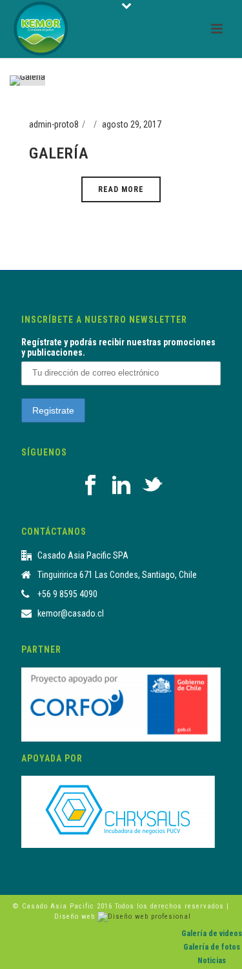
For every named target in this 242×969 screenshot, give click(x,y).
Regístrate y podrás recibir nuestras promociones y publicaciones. (118, 347)
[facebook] (90, 486)
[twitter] (152, 486)
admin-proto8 (54, 124)
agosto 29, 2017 (131, 124)
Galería (59, 153)
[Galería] (27, 80)
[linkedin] (121, 486)
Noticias (211, 960)
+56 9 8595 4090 (67, 594)
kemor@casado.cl (70, 613)
